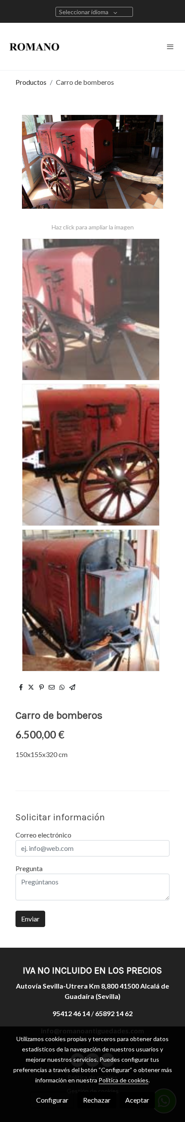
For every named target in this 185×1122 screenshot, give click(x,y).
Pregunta (29, 868)
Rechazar (97, 1100)
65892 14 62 (114, 1013)
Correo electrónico (43, 835)
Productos (30, 82)
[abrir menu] (170, 46)
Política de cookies (123, 1080)
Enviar (30, 919)
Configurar (52, 1100)
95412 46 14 (71, 1013)
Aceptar (137, 1100)
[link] (34, 46)
